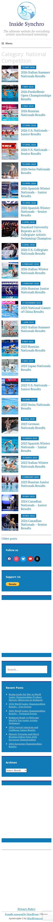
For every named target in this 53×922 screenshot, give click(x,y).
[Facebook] (9, 558)
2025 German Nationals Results (33, 426)
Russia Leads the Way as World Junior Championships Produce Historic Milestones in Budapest (26, 697)
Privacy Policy (26, 909)
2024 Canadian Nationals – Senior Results (34, 524)
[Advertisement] (26, 629)
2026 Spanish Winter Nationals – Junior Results (35, 192)
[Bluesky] (23, 558)
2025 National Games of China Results (35, 310)
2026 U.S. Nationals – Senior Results (35, 151)
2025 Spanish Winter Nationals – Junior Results (35, 447)
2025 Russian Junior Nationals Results (35, 484)
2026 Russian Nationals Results (33, 113)
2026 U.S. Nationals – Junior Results (35, 132)
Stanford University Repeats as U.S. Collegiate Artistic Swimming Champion (36, 232)
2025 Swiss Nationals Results (35, 406)
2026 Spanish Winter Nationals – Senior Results (35, 211)
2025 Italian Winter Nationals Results (34, 464)
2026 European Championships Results (25, 745)
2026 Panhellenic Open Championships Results (36, 95)
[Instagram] (16, 558)
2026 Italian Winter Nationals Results (34, 271)
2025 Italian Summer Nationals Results (35, 329)
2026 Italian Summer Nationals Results (35, 74)
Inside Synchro (26, 23)
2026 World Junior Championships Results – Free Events (27, 705)
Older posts (9, 538)
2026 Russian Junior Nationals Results (35, 290)
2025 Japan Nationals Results (35, 368)
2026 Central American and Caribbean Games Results (23, 729)
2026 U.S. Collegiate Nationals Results (34, 252)
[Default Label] (30, 558)
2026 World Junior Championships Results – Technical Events (27, 712)
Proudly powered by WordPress (21, 914)
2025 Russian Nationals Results (33, 348)
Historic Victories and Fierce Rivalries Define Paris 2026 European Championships (24, 736)
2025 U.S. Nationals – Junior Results (35, 387)
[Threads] (37, 558)
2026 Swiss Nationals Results (35, 171)
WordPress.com (35, 918)
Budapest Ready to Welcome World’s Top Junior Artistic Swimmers (24, 720)
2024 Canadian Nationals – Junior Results (34, 505)
